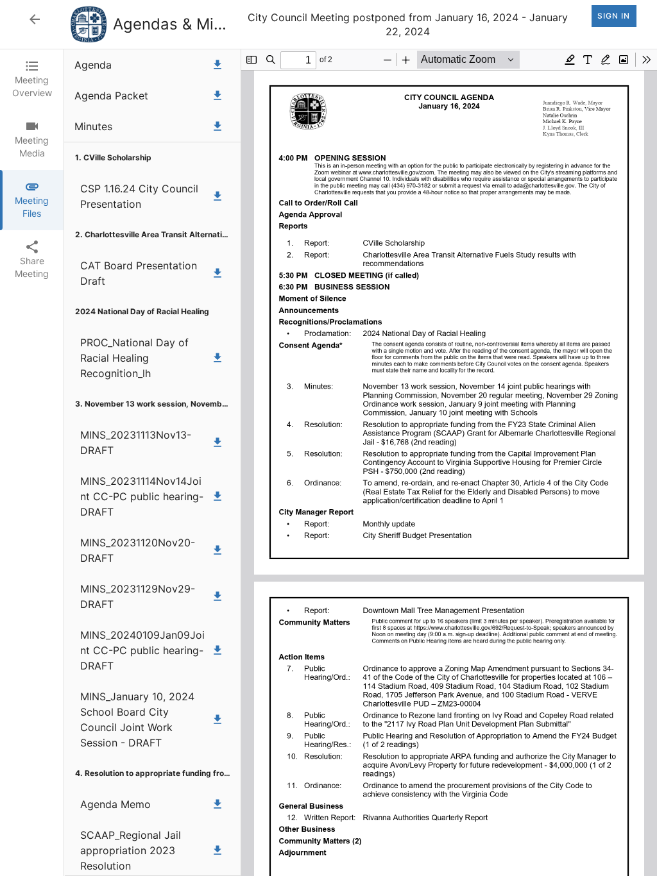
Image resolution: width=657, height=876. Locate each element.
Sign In (613, 16)
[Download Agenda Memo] (217, 804)
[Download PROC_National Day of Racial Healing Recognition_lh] (217, 358)
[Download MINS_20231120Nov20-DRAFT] (217, 550)
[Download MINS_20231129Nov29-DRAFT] (217, 596)
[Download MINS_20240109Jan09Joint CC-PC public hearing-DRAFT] (217, 650)
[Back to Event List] (35, 19)
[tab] (32, 79)
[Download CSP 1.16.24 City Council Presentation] (217, 196)
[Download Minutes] (217, 126)
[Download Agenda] (217, 65)
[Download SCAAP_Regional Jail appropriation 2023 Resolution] (217, 850)
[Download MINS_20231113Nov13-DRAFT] (217, 442)
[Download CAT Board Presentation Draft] (217, 273)
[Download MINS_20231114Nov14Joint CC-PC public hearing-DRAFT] (217, 496)
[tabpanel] (360, 462)
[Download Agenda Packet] (217, 95)
